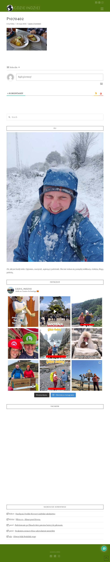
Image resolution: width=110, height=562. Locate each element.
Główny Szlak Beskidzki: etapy (24, 536)
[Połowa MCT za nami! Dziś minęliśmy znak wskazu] (87, 375)
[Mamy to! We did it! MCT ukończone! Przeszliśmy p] (23, 375)
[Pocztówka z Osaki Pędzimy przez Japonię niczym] (55, 311)
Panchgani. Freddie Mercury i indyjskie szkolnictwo (35, 514)
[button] (102, 9)
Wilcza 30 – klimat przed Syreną (28, 519)
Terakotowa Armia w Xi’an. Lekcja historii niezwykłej (35, 531)
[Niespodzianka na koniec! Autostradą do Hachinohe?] (87, 311)
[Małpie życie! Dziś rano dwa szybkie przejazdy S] (87, 343)
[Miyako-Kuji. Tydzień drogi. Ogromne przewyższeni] (55, 343)
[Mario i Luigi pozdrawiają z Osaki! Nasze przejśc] (23, 343)
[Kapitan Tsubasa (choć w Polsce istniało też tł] (23, 311)
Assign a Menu (55, 552)
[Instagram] (102, 2)
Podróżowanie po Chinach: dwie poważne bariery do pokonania (39, 525)
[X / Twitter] (99, 2)
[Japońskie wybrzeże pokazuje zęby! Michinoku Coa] (55, 375)
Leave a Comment (34, 24)
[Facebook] (96, 2)
